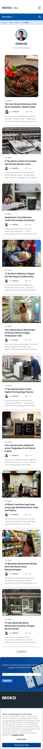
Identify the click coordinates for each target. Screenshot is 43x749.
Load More (21, 652)
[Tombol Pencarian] (39, 17)
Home (4, 23)
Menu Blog (6, 17)
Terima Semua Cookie (21, 745)
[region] (21, 728)
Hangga (21, 43)
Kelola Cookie (21, 739)
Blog (11, 22)
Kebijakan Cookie (18, 735)
